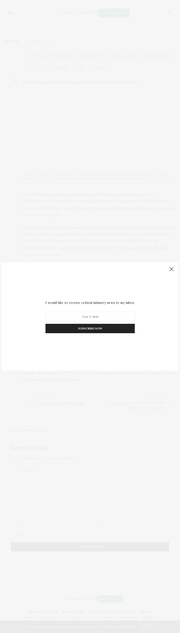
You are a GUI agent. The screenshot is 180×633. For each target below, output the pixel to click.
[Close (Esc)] (171, 269)
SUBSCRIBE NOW (90, 328)
